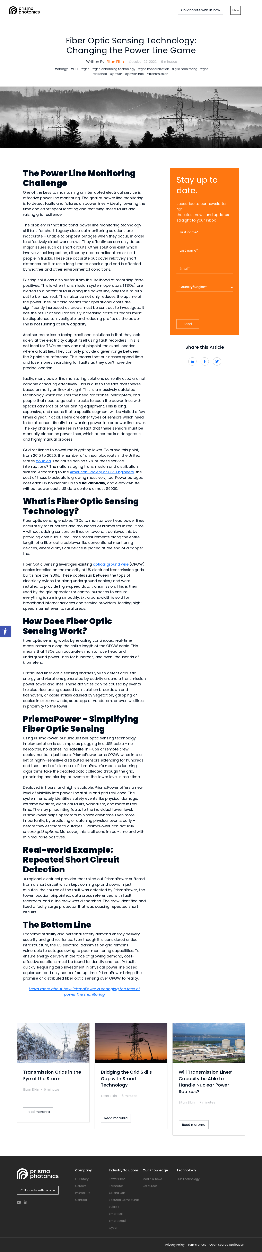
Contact (81, 1200)
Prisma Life (82, 1193)
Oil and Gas (117, 1193)
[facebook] (205, 361)
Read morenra (38, 1111)
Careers (80, 1186)
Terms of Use (197, 1245)
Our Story (82, 1179)
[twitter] (217, 361)
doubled (43, 460)
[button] (5, 631)
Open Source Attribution (226, 1245)
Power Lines (117, 1179)
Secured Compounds (124, 1200)
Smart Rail (116, 1214)
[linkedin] (192, 361)
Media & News (153, 1179)
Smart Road (117, 1221)
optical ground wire (111, 564)
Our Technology (188, 1179)
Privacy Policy (175, 1245)
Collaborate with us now (200, 10)
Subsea (114, 1207)
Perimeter (116, 1186)
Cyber (113, 1228)
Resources (150, 1186)
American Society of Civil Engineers (102, 472)
